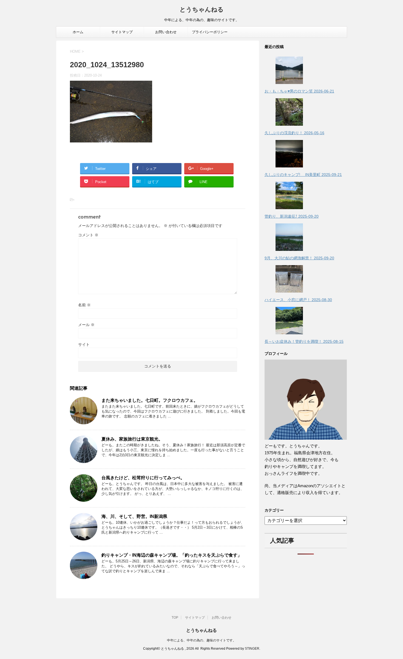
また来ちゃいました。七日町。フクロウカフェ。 (149, 400)
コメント (88, 235)
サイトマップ (122, 32)
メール (86, 325)
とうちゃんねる (202, 10)
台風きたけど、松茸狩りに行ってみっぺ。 (143, 477)
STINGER (252, 648)
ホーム (78, 32)
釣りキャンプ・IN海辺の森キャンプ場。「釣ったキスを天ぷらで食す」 (171, 555)
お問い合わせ (166, 32)
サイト (84, 344)
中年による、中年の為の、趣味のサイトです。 (201, 640)
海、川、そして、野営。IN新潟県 (134, 516)
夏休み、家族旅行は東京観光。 (132, 439)
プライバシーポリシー (210, 32)
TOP (175, 617)
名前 (84, 305)
